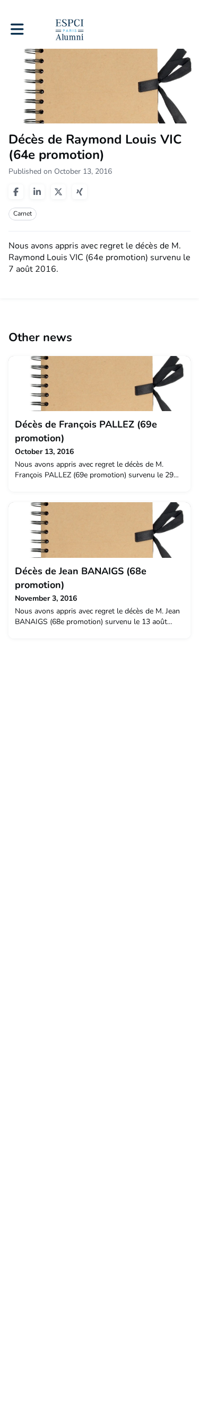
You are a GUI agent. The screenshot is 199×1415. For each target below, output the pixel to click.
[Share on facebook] (15, 191)
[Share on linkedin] (37, 191)
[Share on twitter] (58, 191)
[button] (17, 29)
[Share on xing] (79, 191)
